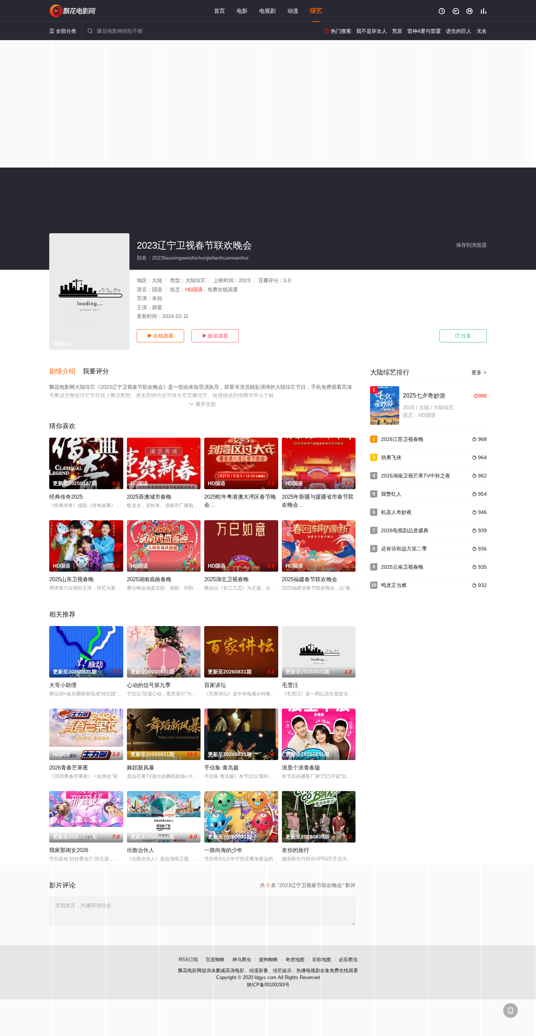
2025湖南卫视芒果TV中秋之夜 (415, 476)
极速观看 (215, 336)
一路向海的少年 (223, 850)
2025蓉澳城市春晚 (149, 497)
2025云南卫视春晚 (402, 567)
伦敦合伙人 (140, 850)
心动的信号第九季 (149, 685)
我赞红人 (391, 494)
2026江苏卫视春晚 (402, 439)
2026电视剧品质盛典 (404, 530)
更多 (479, 372)
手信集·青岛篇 (221, 767)
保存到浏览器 (471, 245)
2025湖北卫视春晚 (226, 579)
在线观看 (160, 336)
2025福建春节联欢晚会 (309, 579)
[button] (66, 371)
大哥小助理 (63, 685)
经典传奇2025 (66, 497)
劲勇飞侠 (391, 457)
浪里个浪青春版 (301, 767)
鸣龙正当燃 (394, 585)
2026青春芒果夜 (68, 767)
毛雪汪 (290, 685)
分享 (463, 336)
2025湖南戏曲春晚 (149, 579)
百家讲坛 (215, 685)
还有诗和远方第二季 (404, 549)
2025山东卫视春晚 (71, 579)
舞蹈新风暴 (140, 767)
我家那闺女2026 (68, 850)
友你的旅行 (295, 850)
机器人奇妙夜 (396, 512)
